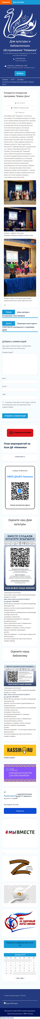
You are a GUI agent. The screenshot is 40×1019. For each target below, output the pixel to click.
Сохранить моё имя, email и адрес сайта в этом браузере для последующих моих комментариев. (19, 404)
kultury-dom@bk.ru (21, 60)
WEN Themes (28, 1014)
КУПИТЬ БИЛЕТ (9, 758)
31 (11, 973)
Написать (20, 811)
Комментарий (8, 352)
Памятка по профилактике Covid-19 (20, 944)
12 (20, 965)
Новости (21, 112)
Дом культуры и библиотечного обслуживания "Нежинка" (20, 46)
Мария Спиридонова (21, 108)
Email (4, 386)
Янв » (22, 978)
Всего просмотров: (12, 995)
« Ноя (18, 978)
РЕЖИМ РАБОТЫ (20, 457)
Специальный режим (22, 432)
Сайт (4, 394)
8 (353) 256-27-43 (20, 58)
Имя (4, 378)
